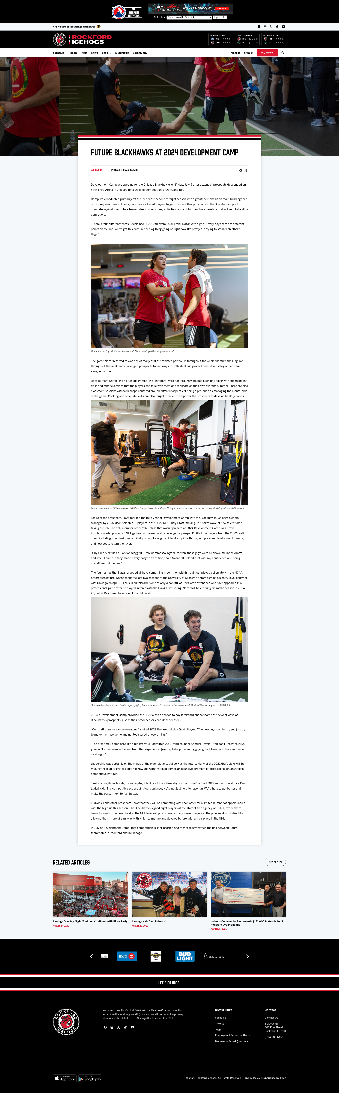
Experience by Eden (274, 1078)
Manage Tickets (240, 53)
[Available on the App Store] (65, 1078)
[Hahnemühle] (188, 956)
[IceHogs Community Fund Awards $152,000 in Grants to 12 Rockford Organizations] (248, 894)
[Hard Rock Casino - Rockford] (130, 956)
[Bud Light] (159, 956)
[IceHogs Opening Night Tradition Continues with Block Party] (90, 894)
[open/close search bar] (283, 53)
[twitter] (271, 27)
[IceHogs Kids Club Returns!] (169, 894)
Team (84, 53)
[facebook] (259, 27)
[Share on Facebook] (241, 170)
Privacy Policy (251, 1078)
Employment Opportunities (231, 1036)
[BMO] (101, 956)
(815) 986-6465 (274, 1037)
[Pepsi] (217, 956)
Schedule (58, 53)
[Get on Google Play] (90, 1078)
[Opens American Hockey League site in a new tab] (127, 12)
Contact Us (271, 1018)
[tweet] (246, 170)
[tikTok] (277, 27)
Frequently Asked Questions (231, 1042)
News (94, 53)
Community (140, 53)
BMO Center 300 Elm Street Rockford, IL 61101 (275, 1027)
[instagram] (265, 27)
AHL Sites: (160, 17)
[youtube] (283, 27)
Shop (105, 53)
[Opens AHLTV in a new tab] (190, 8)
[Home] (82, 39)
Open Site (219, 17)
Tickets (72, 53)
